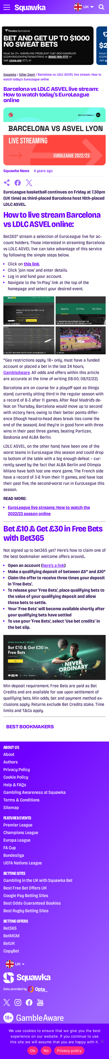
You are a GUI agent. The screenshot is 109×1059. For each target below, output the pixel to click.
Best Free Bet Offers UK (25, 888)
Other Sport (27, 74)
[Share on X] (29, 182)
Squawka (9, 74)
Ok (32, 1050)
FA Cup (9, 847)
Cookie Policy (15, 777)
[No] (102, 1041)
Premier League (17, 825)
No (46, 1050)
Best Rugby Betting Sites (26, 910)
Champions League (20, 832)
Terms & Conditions (21, 800)
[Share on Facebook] (18, 182)
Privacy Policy (16, 769)
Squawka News (16, 170)
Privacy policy (69, 1050)
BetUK (9, 943)
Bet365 (9, 928)
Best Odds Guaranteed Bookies (32, 903)
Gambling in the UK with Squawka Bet (37, 880)
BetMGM (11, 935)
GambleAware (16, 372)
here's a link (53, 565)
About (8, 754)
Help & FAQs (14, 784)
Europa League (16, 840)
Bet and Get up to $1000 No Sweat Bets (49, 41)
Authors (10, 762)
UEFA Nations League (22, 863)
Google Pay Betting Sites (25, 895)
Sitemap (11, 807)
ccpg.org (18, 60)
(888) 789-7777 (61, 56)
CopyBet (11, 951)
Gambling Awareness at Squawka (34, 792)
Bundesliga (13, 855)
